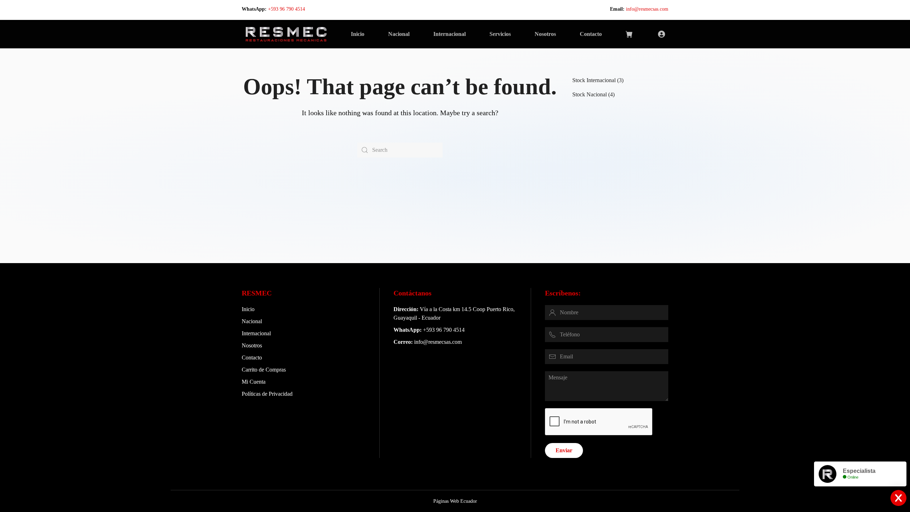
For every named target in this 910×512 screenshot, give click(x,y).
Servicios (500, 34)
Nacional (399, 34)
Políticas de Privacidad (267, 394)
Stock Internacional (594, 80)
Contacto (591, 34)
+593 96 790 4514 (286, 9)
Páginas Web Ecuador (455, 501)
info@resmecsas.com (647, 9)
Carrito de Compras (264, 370)
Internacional (449, 34)
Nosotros (545, 34)
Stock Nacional (589, 94)
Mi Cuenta (254, 382)
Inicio (357, 34)
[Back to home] (286, 34)
